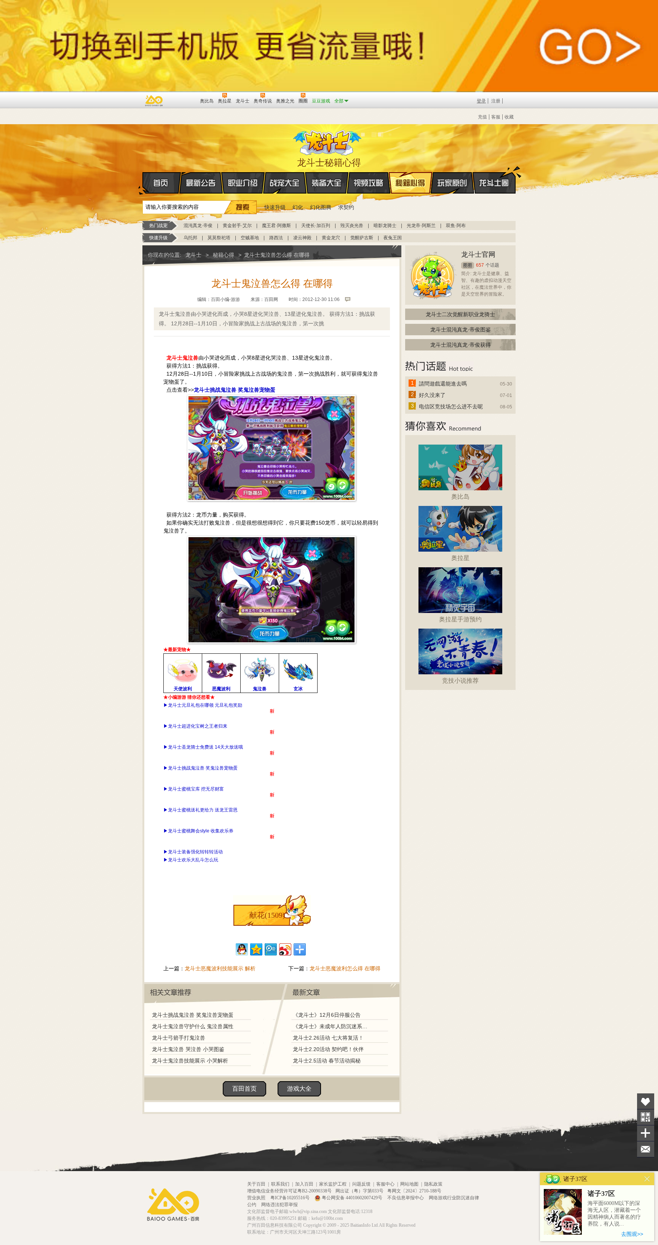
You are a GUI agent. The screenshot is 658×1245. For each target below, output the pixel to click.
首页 (161, 183)
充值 (482, 117)
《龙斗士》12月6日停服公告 (327, 1015)
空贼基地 (250, 237)
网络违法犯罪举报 (279, 1204)
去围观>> (632, 1234)
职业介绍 (243, 183)
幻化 (297, 207)
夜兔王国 (392, 237)
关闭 (647, 1179)
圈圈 (467, 265)
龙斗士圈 (494, 183)
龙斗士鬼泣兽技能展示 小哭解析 (190, 1061)
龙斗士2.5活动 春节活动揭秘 (327, 1061)
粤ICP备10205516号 (290, 1197)
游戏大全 (299, 1088)
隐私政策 (433, 1184)
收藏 (509, 117)
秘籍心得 (410, 183)
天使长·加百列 (315, 225)
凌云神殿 (302, 237)
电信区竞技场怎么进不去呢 (451, 406)
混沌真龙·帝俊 (198, 225)
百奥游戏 (154, 100)
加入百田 (304, 1184)
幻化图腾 (320, 207)
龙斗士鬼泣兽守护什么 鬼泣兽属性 (192, 1026)
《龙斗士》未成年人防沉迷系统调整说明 (332, 1026)
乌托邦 (190, 237)
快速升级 (275, 207)
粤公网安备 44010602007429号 (352, 1197)
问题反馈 (361, 1184)
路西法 (276, 237)
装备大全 (326, 183)
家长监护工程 (333, 1184)
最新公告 (201, 183)
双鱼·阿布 (456, 225)
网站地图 (409, 1184)
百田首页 (244, 1088)
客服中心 (385, 1184)
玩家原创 (452, 183)
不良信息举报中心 (406, 1197)
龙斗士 (327, 141)
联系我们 (280, 1184)
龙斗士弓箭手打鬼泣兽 (178, 1038)
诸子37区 (601, 1193)
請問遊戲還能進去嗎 (443, 384)
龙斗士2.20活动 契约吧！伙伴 (328, 1049)
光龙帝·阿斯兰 (421, 225)
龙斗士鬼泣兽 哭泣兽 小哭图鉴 (188, 1049)
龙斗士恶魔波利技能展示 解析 (220, 968)
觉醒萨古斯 (361, 237)
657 (480, 265)
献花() (267, 915)
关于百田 (256, 1184)
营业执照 (257, 1197)
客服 (495, 117)
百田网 (183, 100)
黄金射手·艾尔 (237, 225)
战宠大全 (285, 183)
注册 (495, 101)
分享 (645, 1133)
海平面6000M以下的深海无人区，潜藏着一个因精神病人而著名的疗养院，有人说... (614, 1213)
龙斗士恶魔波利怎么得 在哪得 (345, 968)
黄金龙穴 (331, 237)
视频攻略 (368, 183)
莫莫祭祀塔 (219, 237)
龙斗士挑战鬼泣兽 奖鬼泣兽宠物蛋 (192, 1015)
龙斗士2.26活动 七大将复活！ (328, 1038)
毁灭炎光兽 (351, 225)
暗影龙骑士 (385, 225)
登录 (481, 101)
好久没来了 (432, 395)
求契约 (346, 207)
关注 (645, 1117)
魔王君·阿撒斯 (276, 225)
